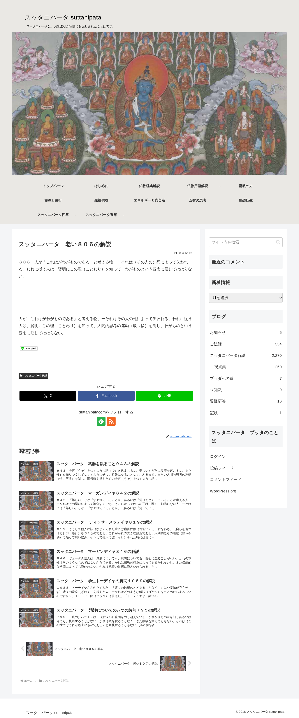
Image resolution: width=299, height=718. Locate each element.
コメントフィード (225, 479)
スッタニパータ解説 (35, 375)
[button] (278, 242)
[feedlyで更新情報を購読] (101, 421)
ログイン (218, 456)
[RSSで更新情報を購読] (111, 421)
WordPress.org (223, 491)
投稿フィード (222, 468)
